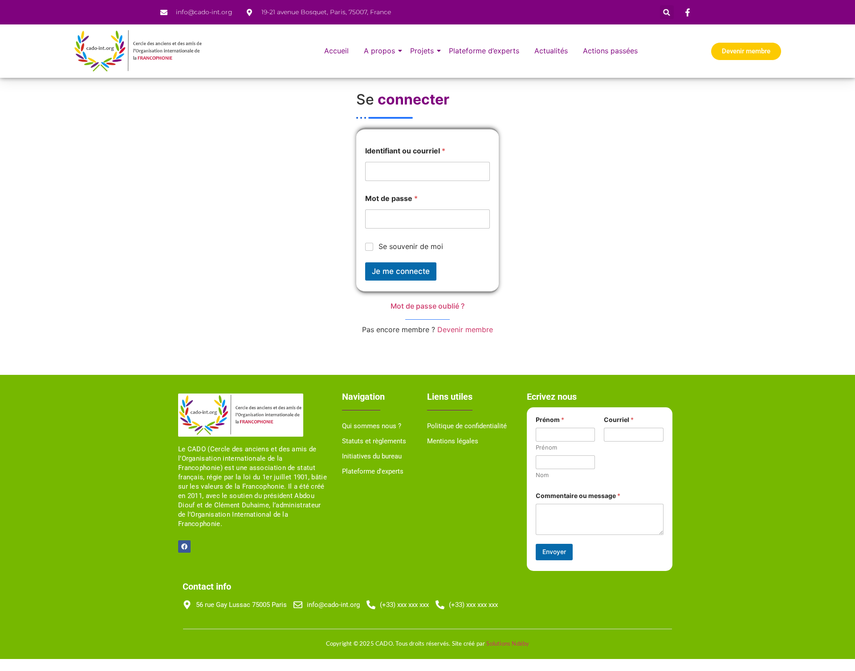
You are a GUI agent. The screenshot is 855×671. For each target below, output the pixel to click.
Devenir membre (465, 329)
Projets (422, 50)
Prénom (546, 447)
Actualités (551, 50)
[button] (667, 12)
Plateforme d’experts (484, 50)
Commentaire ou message (578, 495)
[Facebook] (184, 546)
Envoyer (554, 551)
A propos (379, 50)
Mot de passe (391, 198)
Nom (542, 474)
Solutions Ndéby (507, 643)
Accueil (336, 50)
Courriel (619, 419)
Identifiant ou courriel (405, 151)
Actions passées (610, 50)
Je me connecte (401, 271)
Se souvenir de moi (411, 246)
